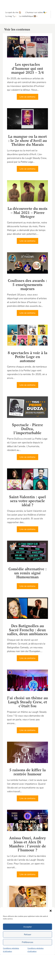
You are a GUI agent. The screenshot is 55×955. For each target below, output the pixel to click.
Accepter (27, 926)
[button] (50, 910)
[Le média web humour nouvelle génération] (10, 5)
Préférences (27, 942)
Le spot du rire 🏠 (13, 12)
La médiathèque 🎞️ (27, 16)
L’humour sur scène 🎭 (35, 12)
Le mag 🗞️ (10, 16)
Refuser (27, 934)
